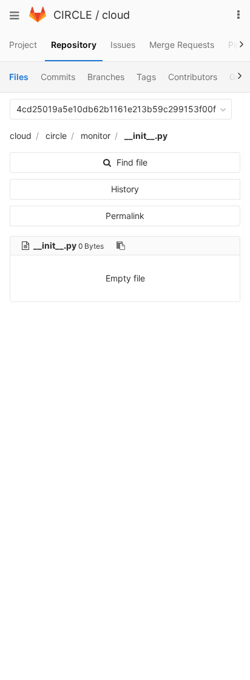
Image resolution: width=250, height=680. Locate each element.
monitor (95, 135)
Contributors (192, 77)
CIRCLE (72, 14)
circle (56, 135)
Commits (58, 77)
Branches (105, 77)
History (125, 189)
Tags (146, 77)
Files (19, 77)
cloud (116, 14)
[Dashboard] (37, 19)
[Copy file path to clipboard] (120, 246)
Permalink (125, 215)
